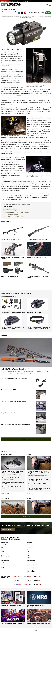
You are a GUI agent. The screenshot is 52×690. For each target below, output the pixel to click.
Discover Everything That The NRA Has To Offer (12, 624)
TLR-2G (19, 95)
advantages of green (28, 110)
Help (2, 549)
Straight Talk (5, 474)
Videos (29, 498)
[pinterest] (25, 12)
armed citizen (11, 474)
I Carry (29, 455)
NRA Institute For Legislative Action (8, 566)
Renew (13, 1)
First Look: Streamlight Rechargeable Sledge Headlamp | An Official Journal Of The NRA (38, 327)
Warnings (25, 630)
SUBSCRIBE (7, 529)
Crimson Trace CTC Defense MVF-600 (13, 216)
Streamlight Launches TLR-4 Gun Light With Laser (16, 212)
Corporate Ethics (18, 630)
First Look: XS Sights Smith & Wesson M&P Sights (14, 378)
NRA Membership (30, 562)
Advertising (3, 544)
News (2, 375)
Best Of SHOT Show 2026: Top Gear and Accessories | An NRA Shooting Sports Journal (13, 311)
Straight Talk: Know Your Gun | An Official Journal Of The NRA (12, 472)
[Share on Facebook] (19, 12)
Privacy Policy (3, 630)
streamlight (22, 204)
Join (10, 1)
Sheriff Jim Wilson (6, 455)
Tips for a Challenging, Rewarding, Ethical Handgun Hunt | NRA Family (11, 478)
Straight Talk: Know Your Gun (8, 413)
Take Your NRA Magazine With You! (11, 605)
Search (2, 551)
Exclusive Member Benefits (32, 564)
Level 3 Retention (39, 475)
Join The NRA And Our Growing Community (35, 606)
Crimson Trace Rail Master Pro (11, 214)
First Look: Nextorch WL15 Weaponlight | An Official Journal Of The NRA (12, 327)
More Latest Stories (31, 439)
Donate (17, 1)
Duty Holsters (31, 475)
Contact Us (3, 546)
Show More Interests (33, 516)
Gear (2, 13)
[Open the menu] (49, 4)
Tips (4, 375)
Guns (28, 551)
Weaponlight (29, 204)
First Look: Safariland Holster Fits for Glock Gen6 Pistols (15, 424)
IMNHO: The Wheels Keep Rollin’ (15, 369)
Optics (28, 553)
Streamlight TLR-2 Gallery (10, 209)
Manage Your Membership (32, 568)
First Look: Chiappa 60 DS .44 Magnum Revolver (13, 401)
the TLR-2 (35, 91)
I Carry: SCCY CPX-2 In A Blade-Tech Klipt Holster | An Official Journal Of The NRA (39, 489)
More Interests (14, 452)
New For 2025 (5, 498)
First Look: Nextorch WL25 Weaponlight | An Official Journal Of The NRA (38, 311)
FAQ (2, 548)
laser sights (17, 204)
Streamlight (4, 60)
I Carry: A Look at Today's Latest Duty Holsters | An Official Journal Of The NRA (38, 472)
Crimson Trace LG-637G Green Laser (12, 211)
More (9, 336)
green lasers (11, 204)
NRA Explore (3, 568)
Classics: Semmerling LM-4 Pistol (9, 390)
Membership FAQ (30, 566)
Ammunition (29, 548)
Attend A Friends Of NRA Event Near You (38, 623)
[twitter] (22, 12)
